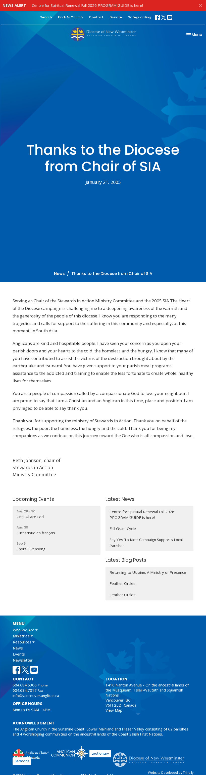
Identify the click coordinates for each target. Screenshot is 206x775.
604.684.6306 (25, 684)
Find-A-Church (70, 17)
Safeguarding (139, 17)
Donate (116, 17)
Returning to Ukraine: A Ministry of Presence (148, 572)
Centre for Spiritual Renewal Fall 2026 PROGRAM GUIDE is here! (87, 5)
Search (46, 17)
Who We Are (24, 629)
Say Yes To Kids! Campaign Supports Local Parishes (146, 542)
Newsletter (23, 660)
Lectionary (100, 753)
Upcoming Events (33, 499)
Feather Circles (122, 583)
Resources (22, 641)
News (59, 273)
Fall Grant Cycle (123, 528)
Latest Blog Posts (126, 560)
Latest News (120, 499)
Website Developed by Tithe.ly (170, 772)
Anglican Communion (69, 753)
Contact (96, 17)
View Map (114, 710)
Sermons (22, 761)
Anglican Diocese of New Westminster (150, 757)
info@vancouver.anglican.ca (36, 695)
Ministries (22, 635)
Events (19, 654)
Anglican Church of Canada (31, 754)
